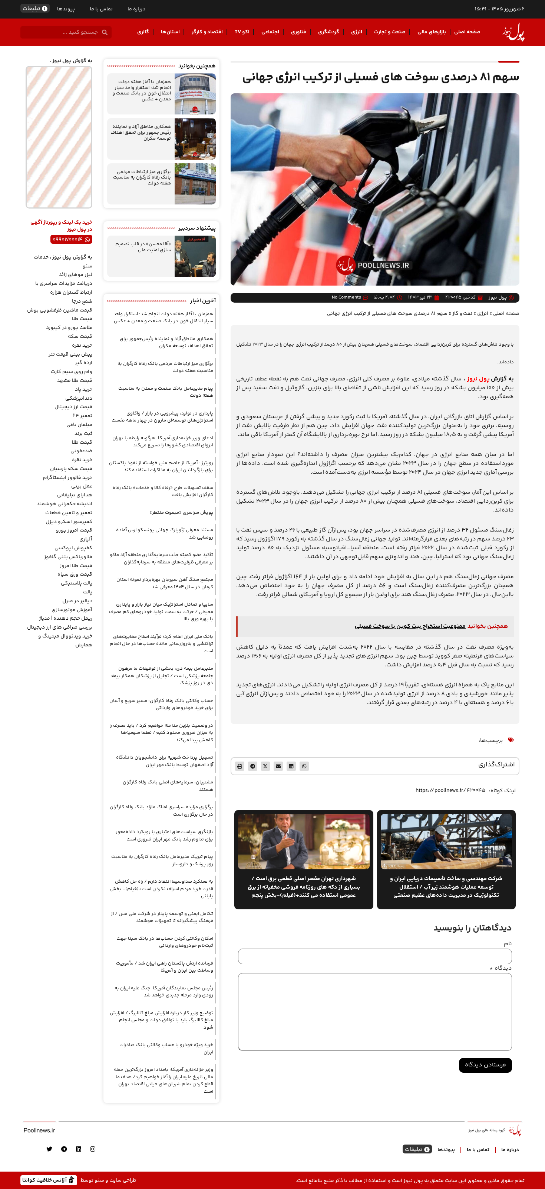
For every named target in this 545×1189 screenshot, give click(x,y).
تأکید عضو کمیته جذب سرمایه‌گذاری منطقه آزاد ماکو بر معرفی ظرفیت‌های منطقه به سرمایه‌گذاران (161, 558)
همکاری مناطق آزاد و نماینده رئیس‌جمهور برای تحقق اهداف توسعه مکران (140, 132)
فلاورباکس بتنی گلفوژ (68, 557)
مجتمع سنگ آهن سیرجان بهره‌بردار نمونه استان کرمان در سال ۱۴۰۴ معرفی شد (164, 583)
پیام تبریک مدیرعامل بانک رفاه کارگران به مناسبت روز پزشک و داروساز (162, 860)
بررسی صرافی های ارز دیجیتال (59, 627)
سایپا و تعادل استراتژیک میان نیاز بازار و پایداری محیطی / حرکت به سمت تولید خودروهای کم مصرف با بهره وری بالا (161, 612)
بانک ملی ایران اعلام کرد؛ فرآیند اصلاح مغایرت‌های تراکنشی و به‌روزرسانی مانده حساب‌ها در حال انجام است (161, 644)
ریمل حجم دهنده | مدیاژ (65, 619)
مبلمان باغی (79, 425)
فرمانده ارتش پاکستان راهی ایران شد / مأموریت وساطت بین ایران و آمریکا (164, 967)
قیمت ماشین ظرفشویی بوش (59, 310)
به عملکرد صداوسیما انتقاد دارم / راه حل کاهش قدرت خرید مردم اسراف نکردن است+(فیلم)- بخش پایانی (161, 889)
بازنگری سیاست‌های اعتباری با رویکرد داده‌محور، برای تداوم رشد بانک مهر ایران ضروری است (164, 835)
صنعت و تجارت (390, 32)
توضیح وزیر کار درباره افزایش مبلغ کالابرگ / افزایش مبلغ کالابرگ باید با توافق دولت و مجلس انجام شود (161, 1020)
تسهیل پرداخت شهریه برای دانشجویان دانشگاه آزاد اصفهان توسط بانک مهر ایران (164, 761)
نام (508, 944)
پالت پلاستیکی (76, 583)
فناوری (298, 32)
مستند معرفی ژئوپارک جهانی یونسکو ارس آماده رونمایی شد (164, 533)
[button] (304, 766)
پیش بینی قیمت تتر (70, 354)
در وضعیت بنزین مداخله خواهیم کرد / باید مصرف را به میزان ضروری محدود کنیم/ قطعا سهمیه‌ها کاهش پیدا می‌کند (161, 733)
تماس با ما (101, 9)
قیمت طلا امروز (76, 566)
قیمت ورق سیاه (74, 574)
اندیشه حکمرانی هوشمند (64, 504)
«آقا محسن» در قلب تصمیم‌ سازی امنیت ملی (143, 247)
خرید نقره (82, 346)
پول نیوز (478, 379)
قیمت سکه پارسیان (71, 469)
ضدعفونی (81, 451)
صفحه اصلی (467, 32)
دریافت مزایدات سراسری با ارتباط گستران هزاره (63, 288)
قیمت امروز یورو (74, 530)
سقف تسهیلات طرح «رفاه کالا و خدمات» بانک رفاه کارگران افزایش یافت (163, 491)
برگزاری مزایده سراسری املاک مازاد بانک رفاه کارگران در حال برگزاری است (161, 810)
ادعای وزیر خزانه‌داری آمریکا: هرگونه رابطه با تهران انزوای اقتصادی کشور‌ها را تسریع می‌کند (162, 441)
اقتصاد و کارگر (207, 32)
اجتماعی (270, 32)
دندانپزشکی (78, 398)
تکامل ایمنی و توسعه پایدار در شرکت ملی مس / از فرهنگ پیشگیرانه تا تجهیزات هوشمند (162, 917)
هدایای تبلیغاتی (74, 495)
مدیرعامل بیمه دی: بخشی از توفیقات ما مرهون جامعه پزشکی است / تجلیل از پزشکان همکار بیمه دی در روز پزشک (162, 676)
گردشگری (328, 32)
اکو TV (242, 32)
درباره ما (136, 9)
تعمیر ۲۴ (82, 416)
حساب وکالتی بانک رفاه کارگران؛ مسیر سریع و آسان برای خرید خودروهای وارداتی (161, 704)
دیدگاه (500, 969)
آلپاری (85, 539)
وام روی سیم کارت (71, 372)
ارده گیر (83, 363)
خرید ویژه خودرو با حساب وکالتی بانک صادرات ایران (166, 1048)
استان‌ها (170, 32)
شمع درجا (82, 301)
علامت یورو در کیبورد (69, 328)
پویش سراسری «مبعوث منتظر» (181, 512)
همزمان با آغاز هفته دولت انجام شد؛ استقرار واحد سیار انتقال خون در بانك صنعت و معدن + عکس (141, 90)
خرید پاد (83, 390)
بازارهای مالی (431, 32)
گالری (143, 32)
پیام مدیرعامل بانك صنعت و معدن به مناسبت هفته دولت (165, 392)
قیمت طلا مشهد (74, 381)
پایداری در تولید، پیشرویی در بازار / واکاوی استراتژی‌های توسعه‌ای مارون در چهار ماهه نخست (162, 417)
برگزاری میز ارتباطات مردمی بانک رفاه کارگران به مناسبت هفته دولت (142, 177)
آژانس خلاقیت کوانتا (45, 1180)
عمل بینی (81, 486)
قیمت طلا (82, 319)
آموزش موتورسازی (72, 610)
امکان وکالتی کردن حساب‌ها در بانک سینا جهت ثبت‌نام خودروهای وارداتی (164, 942)
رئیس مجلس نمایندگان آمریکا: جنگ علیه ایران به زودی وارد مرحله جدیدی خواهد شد (164, 992)
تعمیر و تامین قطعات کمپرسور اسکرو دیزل (68, 517)
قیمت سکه (80, 337)
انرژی (356, 32)
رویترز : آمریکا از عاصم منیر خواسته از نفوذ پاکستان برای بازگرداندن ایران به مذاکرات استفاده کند (161, 466)
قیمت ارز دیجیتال (73, 407)
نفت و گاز (462, 313)
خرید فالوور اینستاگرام (67, 478)
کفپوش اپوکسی (73, 548)
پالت (87, 592)
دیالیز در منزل (77, 601)
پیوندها (66, 9)
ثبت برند (83, 434)
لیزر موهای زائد (75, 275)
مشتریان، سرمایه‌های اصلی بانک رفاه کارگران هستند (168, 786)
